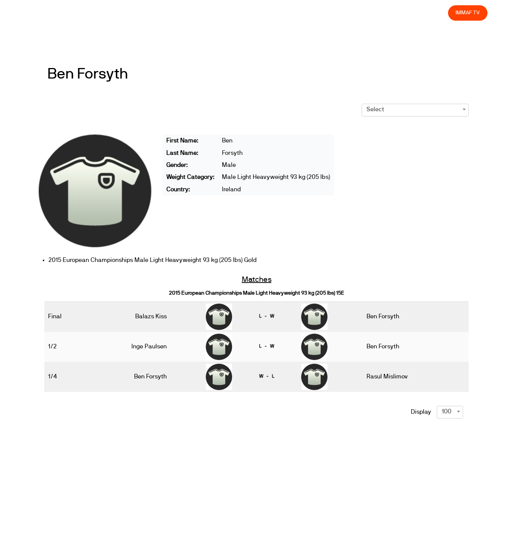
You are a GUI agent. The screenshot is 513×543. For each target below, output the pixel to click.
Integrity (407, 12)
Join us (345, 12)
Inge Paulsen (149, 346)
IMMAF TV (468, 12)
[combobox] (415, 109)
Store (435, 12)
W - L (266, 376)
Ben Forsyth (87, 74)
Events (248, 12)
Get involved (310, 12)
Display (421, 412)
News (221, 12)
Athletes (375, 12)
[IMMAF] (43, 13)
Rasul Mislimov (387, 377)
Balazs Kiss (151, 316)
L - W (266, 316)
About (275, 12)
